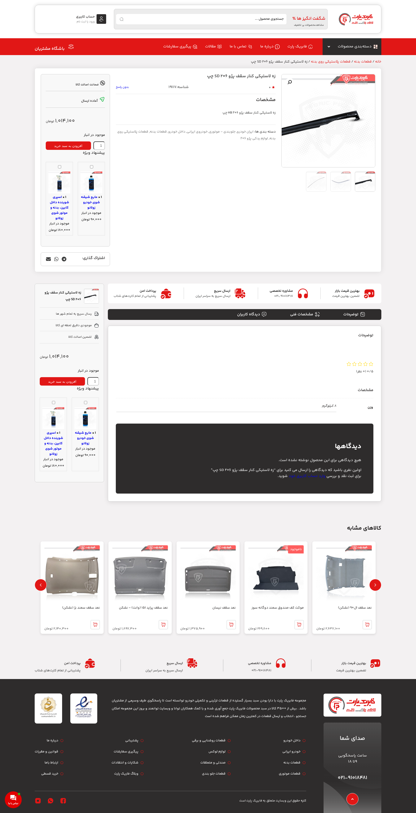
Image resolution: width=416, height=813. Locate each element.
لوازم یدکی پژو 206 (254, 138)
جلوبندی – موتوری (222, 131)
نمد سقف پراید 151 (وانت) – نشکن (143, 607)
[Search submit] (121, 19)
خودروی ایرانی (197, 131)
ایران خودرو (245, 131)
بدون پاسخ (122, 87)
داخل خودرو (176, 131)
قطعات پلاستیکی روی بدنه (331, 61)
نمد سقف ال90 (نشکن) (355, 607)
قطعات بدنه (363, 61)
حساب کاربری (85, 16)
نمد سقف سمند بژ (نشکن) (81, 607)
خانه (378, 61)
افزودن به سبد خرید (68, 146)
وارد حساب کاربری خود (307, 476)
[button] (289, 82)
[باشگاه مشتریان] (71, 47)
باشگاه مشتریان (50, 48)
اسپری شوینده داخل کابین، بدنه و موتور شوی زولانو (59, 208)
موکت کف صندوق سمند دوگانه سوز (278, 607)
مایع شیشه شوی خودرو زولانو (90, 202)
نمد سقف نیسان (224, 607)
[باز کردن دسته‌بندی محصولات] (329, 47)
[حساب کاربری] (101, 19)
